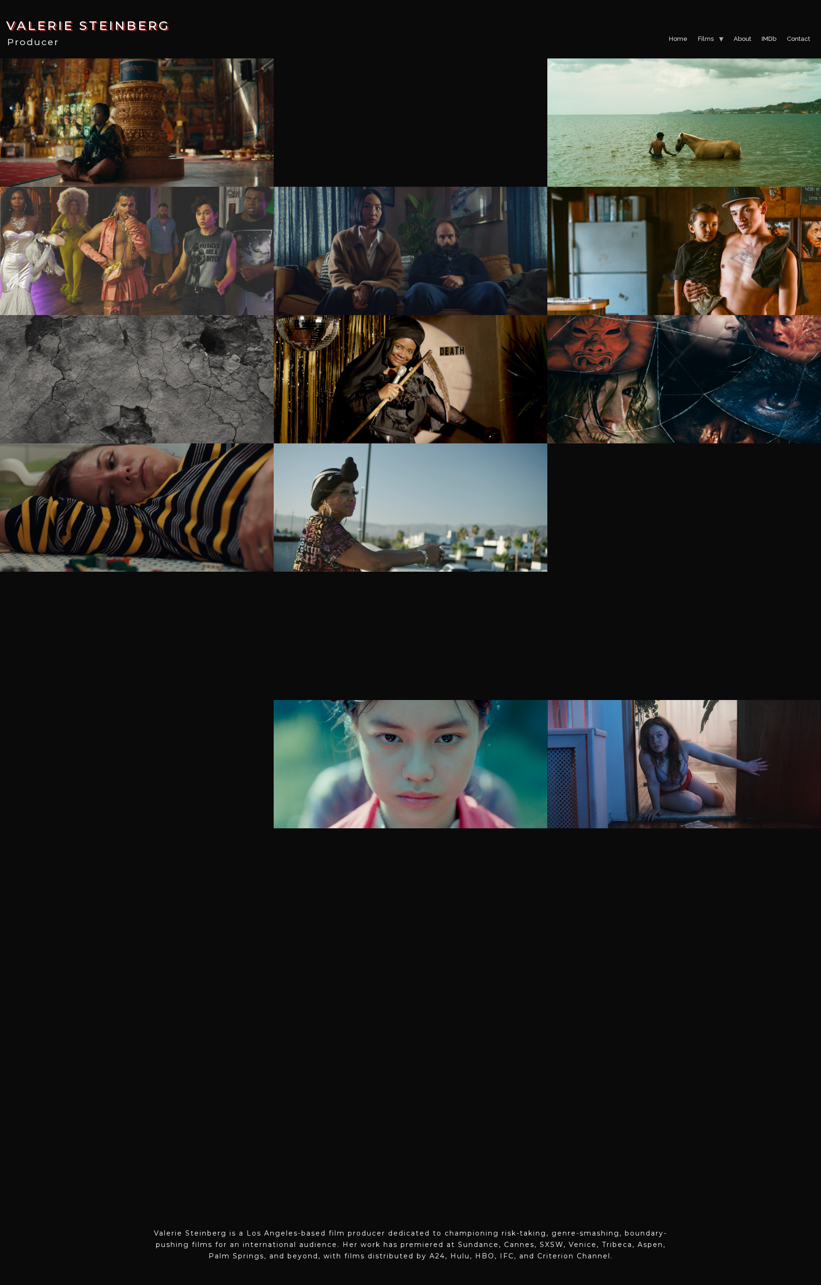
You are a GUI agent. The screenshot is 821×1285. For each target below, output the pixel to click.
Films (706, 39)
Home (678, 39)
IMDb (769, 39)
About (742, 39)
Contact (798, 39)
